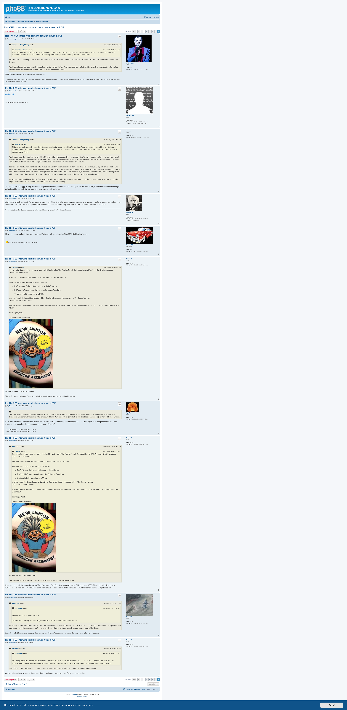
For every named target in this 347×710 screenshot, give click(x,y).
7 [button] (155, 31)
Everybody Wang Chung (20, 45)
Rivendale (129, 617)
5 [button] (149, 31)
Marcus (128, 131)
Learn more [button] (87, 705)
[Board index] (16, 8)
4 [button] (146, 31)
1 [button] (141, 31)
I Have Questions (21, 50)
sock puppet (130, 63)
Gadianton (129, 212)
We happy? (9, 94)
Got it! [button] (332, 705)
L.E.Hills (15, 267)
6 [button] (152, 31)
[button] (134, 31)
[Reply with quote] (119, 36)
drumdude (129, 258)
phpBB (75, 694)
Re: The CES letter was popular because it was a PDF (33, 36)
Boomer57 (129, 245)
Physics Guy (130, 115)
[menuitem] (8, 17)
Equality (128, 413)
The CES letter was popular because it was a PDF (34, 27)
